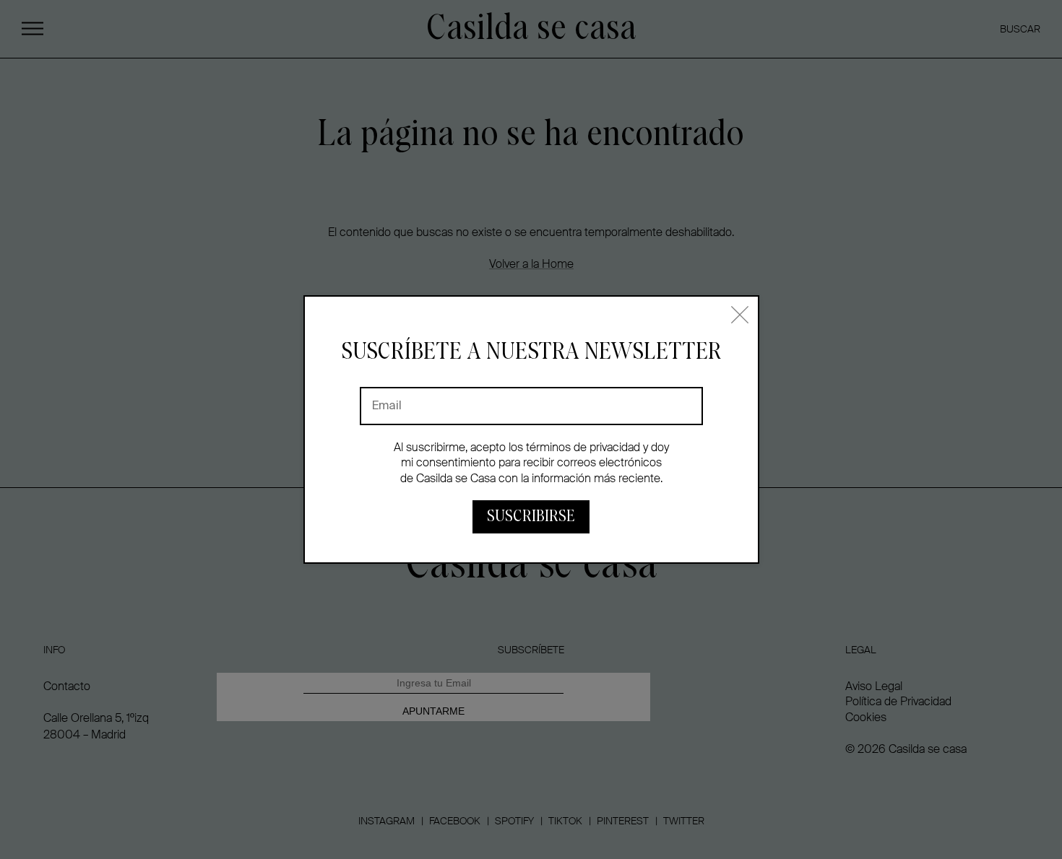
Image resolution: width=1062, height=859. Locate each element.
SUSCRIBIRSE (531, 516)
